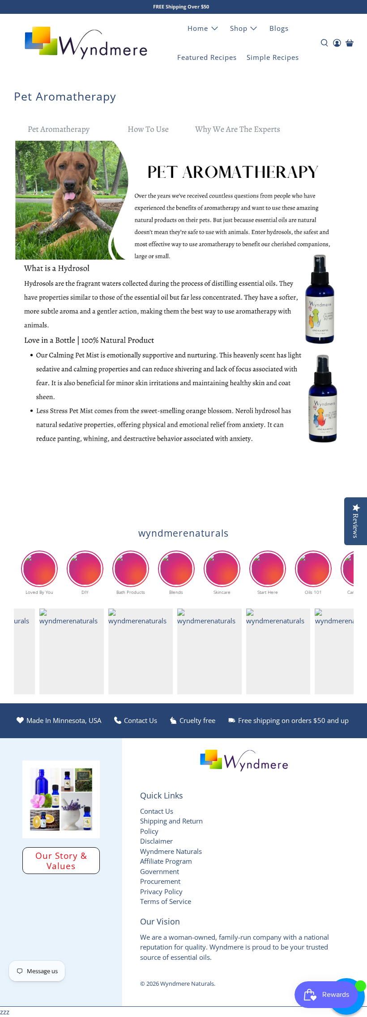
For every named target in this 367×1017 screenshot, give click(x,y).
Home (198, 28)
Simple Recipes (273, 57)
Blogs (279, 28)
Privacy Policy (161, 891)
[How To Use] (148, 135)
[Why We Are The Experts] (237, 135)
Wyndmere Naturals (187, 984)
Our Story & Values (61, 860)
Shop (239, 28)
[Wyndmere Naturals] (86, 43)
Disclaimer (156, 840)
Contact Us (156, 811)
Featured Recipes (207, 57)
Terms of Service (165, 901)
